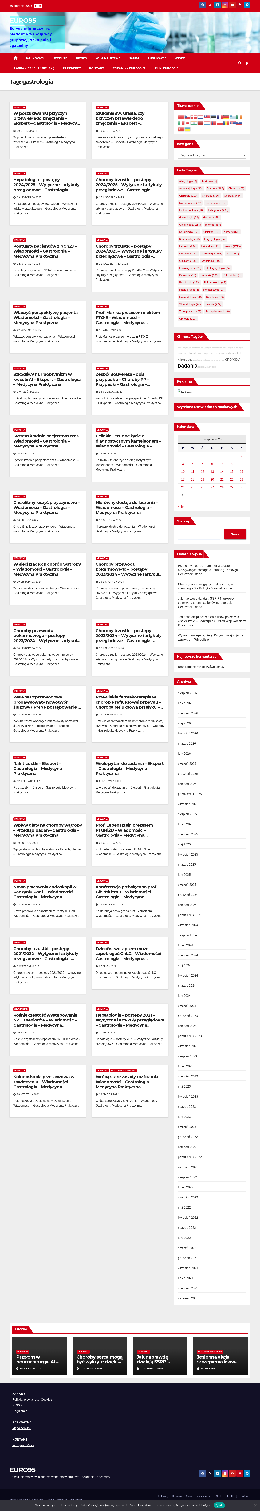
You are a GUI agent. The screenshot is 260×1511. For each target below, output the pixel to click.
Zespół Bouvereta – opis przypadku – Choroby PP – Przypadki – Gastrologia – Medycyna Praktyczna (122, 382)
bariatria (202, 367)
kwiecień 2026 (188, 733)
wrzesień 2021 (188, 1268)
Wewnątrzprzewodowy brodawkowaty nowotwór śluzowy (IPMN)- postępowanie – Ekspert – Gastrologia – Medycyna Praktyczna (47, 707)
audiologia (238, 348)
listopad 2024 (187, 905)
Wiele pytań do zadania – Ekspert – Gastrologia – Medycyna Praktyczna (130, 768)
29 (232, 487)
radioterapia (189, 289)
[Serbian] (233, 122)
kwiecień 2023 (188, 1096)
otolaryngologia (218, 268)
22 (232, 479)
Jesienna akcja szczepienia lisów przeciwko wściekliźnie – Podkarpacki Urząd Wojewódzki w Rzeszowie (212, 621)
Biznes (81, 58)
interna (213, 224)
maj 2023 (184, 1086)
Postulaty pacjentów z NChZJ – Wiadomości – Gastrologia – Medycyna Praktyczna (45, 251)
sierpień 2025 (187, 814)
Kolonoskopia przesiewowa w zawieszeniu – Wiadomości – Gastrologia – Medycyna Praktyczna (43, 1084)
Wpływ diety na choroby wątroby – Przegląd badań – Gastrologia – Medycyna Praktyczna (47, 830)
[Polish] (220, 122)
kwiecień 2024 (188, 975)
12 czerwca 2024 (28, 781)
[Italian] (181, 122)
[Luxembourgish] (207, 122)
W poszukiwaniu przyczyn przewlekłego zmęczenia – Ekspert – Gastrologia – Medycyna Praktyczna (47, 121)
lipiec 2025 (185, 824)
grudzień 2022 (188, 1137)
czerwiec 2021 (188, 1288)
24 (183, 487)
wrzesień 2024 (188, 925)
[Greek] (233, 116)
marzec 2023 (187, 1106)
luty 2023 (184, 1116)
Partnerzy (72, 68)
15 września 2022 (111, 904)
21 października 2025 (113, 263)
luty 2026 (184, 753)
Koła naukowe (107, 58)
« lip (181, 506)
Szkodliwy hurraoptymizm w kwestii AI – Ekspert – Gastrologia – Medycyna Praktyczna (47, 379)
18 (192, 479)
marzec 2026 (187, 743)
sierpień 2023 (187, 1056)
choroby (233, 195)
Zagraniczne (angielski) (34, 68)
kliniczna (211, 231)
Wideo (180, 58)
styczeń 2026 (187, 763)
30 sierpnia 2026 (31, 1368)
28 (222, 487)
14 (222, 471)
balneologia (228, 348)
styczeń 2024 (187, 1005)
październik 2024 (190, 915)
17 (183, 479)
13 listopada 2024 (111, 648)
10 (183, 471)
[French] (220, 116)
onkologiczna (190, 268)
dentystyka (217, 348)
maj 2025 (184, 844)
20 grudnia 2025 (28, 131)
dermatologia (190, 202)
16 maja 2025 (25, 453)
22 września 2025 (29, 330)
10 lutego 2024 (27, 843)
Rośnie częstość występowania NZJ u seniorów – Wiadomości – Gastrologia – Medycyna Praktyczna (45, 1023)
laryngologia (215, 239)
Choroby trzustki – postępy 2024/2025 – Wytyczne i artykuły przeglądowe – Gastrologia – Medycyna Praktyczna (129, 187)
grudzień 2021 (188, 1258)
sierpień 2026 (187, 693)
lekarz (232, 246)
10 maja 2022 (107, 1032)
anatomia (209, 181)
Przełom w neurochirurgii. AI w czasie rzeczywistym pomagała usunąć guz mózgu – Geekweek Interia (209, 570)
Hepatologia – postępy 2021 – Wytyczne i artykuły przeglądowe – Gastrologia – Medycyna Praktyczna (130, 1023)
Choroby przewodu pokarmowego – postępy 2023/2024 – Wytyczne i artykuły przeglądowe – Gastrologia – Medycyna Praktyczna (128, 574)
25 (192, 487)
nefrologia (188, 253)
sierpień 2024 (187, 935)
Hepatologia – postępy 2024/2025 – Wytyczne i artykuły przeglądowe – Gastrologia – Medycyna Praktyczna (46, 187)
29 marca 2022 (109, 1094)
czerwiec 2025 (188, 834)
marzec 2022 (187, 1227)
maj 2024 (184, 965)
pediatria (210, 275)
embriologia (219, 360)
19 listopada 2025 (29, 197)
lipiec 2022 (185, 1187)
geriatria (211, 217)
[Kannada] (194, 122)
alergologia (188, 181)
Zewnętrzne (21, 1009)
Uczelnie (60, 58)
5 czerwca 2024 (110, 781)
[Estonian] (213, 116)
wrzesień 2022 (188, 1167)
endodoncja (207, 360)
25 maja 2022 (107, 966)
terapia (213, 304)
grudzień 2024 (188, 894)
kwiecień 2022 (188, 1217)
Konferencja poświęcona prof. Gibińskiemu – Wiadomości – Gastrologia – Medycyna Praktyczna (126, 894)
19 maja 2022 (25, 1032)
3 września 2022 (28, 966)
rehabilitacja (213, 289)
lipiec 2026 (185, 703)
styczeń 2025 (187, 884)
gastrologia (189, 217)
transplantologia (218, 311)
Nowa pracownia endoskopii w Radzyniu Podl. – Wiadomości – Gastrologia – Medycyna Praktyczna (44, 894)
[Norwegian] (213, 122)
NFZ (233, 253)
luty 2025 (184, 874)
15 (232, 471)
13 (212, 471)
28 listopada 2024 (111, 581)
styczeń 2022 (187, 1247)
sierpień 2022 (187, 1177)
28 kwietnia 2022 (28, 1094)
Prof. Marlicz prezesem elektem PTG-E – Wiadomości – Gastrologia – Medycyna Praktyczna (128, 320)
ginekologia (190, 224)
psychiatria (189, 282)
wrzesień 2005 (188, 1298)
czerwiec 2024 (188, 955)
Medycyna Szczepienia (210, 1352)
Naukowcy (35, 58)
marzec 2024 (187, 985)
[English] (207, 116)
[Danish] (194, 116)
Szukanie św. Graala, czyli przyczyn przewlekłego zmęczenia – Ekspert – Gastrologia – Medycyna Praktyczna (121, 123)
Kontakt (96, 68)
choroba (211, 195)
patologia (187, 275)
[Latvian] (200, 122)
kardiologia (189, 231)
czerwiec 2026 (188, 713)
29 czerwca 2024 (111, 714)
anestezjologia (191, 188)
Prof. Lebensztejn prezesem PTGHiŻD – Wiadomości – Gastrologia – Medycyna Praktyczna (124, 833)
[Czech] (187, 116)
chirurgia (188, 195)
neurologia (212, 253)
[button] (239, 63)
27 (212, 487)
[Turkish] (181, 128)
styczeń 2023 (187, 1126)
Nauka (134, 58)
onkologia (211, 260)
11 (192, 471)
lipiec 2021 (185, 1278)
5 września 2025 (28, 392)
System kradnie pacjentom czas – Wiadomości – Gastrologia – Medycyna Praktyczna (47, 441)
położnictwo (232, 275)
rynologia (215, 296)
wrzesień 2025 (188, 804)
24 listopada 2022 (29, 904)
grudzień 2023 (188, 1015)
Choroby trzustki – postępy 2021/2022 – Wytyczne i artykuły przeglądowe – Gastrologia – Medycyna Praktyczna (45, 956)
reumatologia (190, 296)
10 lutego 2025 (27, 520)
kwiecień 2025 (188, 854)
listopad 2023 (187, 1026)
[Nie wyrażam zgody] (255, 1505)
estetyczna (218, 210)
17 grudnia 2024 (110, 520)
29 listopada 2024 (29, 581)
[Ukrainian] (187, 128)
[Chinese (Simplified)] (181, 116)
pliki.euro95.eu (168, 68)
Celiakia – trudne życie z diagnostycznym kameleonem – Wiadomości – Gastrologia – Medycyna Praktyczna (128, 443)
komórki (231, 231)
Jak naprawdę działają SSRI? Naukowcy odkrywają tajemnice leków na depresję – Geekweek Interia (206, 602)
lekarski (188, 246)
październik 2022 (190, 1157)
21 (222, 479)
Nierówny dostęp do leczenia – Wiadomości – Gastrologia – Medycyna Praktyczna (127, 507)
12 (202, 471)
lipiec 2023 (185, 1066)
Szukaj (183, 521)
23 (241, 479)
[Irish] (239, 116)
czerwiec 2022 (188, 1197)
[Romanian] (226, 122)
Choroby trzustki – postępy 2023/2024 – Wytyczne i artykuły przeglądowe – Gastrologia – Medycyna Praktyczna (128, 638)
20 (212, 479)
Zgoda (219, 1505)
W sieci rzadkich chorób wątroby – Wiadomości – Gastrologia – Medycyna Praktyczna (47, 569)
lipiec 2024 (185, 945)
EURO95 (23, 21)
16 (241, 471)
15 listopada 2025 (111, 197)
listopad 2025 (187, 783)
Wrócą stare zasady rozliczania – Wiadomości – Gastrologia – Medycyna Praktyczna (128, 1081)
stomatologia (190, 304)
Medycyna (19, 107)
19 (202, 479)
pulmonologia (215, 282)
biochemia (182, 353)
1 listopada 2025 (28, 263)
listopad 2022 (187, 1147)
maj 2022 (184, 1207)
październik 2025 (190, 794)
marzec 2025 (187, 864)
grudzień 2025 (188, 773)
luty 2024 (184, 995)
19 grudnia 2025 (110, 131)
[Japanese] (187, 122)
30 (241, 487)
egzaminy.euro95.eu (130, 68)
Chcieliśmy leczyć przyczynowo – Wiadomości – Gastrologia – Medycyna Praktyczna (46, 507)
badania (215, 188)
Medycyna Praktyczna (123, 1071)
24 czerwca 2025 (111, 392)
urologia (187, 318)
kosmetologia (189, 239)
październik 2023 (190, 1036)
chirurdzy (236, 188)
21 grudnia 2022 (110, 843)
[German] (226, 116)
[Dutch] (200, 116)
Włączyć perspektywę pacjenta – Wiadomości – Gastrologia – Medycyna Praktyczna (47, 317)
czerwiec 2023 (188, 1076)
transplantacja (190, 311)
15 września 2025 (111, 330)
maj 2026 (184, 723)
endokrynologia (191, 210)
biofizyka (214, 353)
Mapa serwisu (21, 1428)
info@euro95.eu (23, 1445)
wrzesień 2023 (188, 1046)
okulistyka (188, 260)
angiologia (197, 360)
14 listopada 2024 (29, 648)
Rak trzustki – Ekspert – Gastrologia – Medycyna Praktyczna (37, 768)
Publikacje (157, 58)
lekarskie (210, 246)
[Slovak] (239, 122)
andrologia (211, 367)
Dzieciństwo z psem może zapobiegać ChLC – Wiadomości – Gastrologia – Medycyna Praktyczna (129, 956)
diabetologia (216, 202)
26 (202, 487)
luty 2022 (184, 1237)
